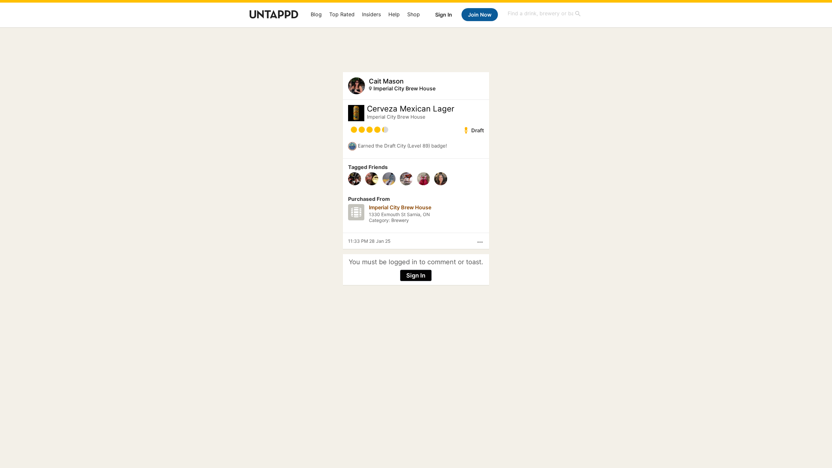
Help (394, 14)
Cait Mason (386, 81)
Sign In (443, 14)
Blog (316, 14)
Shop (413, 14)
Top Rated (342, 14)
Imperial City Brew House (404, 88)
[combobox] (544, 13)
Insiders (371, 14)
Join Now (479, 14)
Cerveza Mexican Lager (410, 109)
